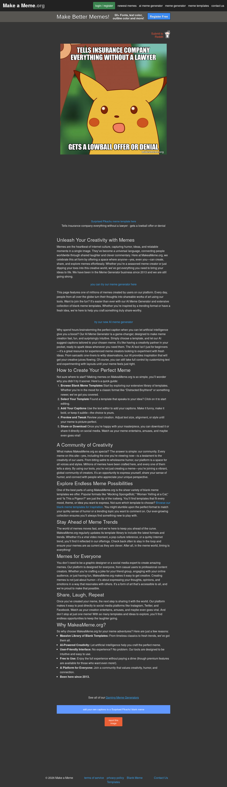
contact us (217, 6)
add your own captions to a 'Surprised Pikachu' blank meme (113, 709)
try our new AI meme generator (113, 322)
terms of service (94, 778)
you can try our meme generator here (113, 284)
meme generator (175, 6)
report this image (113, 722)
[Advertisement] (27, 97)
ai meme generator (151, 6)
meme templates (198, 6)
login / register (104, 6)
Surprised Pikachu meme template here (113, 221)
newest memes (127, 6)
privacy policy (115, 778)
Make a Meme (24, 5)
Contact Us (161, 778)
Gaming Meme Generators (122, 697)
